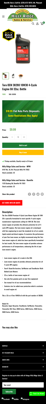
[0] (42, 23)
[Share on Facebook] (29, 194)
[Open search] (33, 23)
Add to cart (23, 145)
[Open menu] (3, 16)
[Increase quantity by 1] (24, 137)
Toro (4, 94)
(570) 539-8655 (30, 6)
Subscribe (9, 391)
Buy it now (23, 152)
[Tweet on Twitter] (38, 194)
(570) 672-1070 (26, 2)
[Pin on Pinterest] (33, 194)
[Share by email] (42, 194)
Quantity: (5, 137)
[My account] (37, 23)
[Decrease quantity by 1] (12, 137)
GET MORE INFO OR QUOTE (11, 202)
